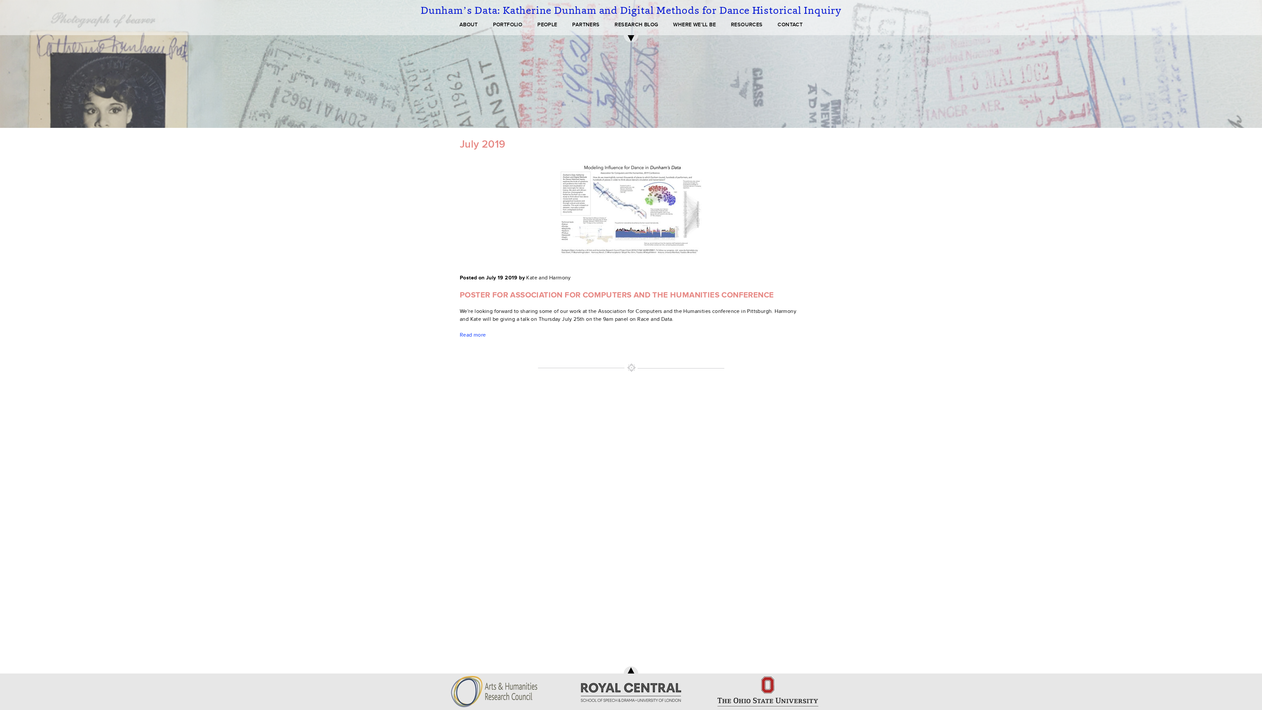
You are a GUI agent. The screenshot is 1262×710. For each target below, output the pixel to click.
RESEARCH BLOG (636, 24)
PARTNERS (585, 24)
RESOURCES (747, 24)
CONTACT (790, 24)
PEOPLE (547, 24)
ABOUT (468, 24)
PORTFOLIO (508, 24)
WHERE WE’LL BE (694, 24)
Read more (473, 335)
